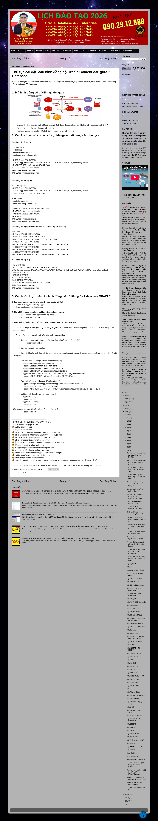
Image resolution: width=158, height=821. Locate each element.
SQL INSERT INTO (133, 734)
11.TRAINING (127, 50)
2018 (127, 801)
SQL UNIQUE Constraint (135, 599)
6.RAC (76, 50)
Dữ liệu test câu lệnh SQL (136, 759)
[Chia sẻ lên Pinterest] (58, 469)
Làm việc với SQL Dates (135, 570)
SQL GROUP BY (133, 666)
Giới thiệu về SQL (133, 756)
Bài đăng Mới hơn (21, 58)
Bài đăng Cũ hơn (108, 58)
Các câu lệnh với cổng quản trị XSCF (135, 490)
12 (128, 414)
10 (128, 421)
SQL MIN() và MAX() (134, 715)
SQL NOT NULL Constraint (136, 602)
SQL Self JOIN (132, 673)
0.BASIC (21, 50)
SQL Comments (132, 633)
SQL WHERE (131, 743)
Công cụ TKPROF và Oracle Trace (134, 502)
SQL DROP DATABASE (135, 623)
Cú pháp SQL (131, 753)
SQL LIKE (130, 707)
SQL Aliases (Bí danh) (135, 692)
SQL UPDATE (131, 727)
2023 (127, 405)
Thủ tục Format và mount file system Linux (136, 533)
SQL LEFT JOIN (132, 682)
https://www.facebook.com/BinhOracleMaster (42, 432)
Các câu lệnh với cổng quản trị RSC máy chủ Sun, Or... (135, 484)
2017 (127, 804)
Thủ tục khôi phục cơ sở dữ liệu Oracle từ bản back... (135, 544)
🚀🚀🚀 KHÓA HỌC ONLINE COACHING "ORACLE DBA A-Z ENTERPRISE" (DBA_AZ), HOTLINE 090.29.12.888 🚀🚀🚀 (66, 491)
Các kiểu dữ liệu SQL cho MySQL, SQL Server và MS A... (136, 558)
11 (128, 418)
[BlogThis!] (51, 469)
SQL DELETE (131, 724)
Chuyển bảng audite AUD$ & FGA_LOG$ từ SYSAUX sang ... (136, 772)
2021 (127, 412)
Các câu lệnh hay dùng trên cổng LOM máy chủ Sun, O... (136, 477)
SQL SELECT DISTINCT (135, 746)
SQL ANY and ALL (133, 656)
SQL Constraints (132, 605)
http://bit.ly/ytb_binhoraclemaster (36, 450)
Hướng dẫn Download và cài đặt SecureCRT (38, 515)
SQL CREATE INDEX (134, 579)
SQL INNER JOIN (133, 686)
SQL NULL (130, 730)
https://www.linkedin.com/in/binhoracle (36, 455)
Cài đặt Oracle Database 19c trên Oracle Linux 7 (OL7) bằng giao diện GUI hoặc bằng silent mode (58, 538)
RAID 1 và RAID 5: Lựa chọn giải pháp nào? (135, 513)
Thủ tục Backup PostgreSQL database (135, 508)
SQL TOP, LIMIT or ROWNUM (133, 720)
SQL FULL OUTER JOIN (135, 676)
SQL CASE (130, 645)
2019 (127, 798)
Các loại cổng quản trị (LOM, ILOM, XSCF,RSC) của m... (135, 496)
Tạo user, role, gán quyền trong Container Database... (136, 765)
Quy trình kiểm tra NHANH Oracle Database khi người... (136, 462)
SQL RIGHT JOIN (133, 679)
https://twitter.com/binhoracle (32, 458)
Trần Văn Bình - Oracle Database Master (21, 818)
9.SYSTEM (102, 50)
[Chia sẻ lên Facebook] (55, 469)
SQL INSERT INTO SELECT (133, 649)
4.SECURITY (56, 50)
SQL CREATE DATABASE (136, 627)
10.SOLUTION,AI (114, 50)
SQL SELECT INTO (134, 653)
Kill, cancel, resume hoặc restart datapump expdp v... (136, 519)
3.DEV (47, 50)
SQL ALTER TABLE (134, 608)
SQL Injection (131, 564)
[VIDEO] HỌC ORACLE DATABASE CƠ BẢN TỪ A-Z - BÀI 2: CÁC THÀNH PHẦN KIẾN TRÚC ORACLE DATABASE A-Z (65, 526)
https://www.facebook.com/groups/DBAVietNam (45, 442)
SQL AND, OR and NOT (135, 740)
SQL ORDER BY (132, 737)
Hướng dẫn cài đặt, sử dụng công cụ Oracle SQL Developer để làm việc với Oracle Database (56, 503)
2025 (127, 399)
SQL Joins (130, 689)
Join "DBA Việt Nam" (129, 198)
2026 (127, 395)
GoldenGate (22, 473)
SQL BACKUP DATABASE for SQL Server (136, 619)
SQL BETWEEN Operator (136, 695)
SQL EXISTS (131, 660)
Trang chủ (65, 58)
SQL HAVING (131, 663)
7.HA (83, 50)
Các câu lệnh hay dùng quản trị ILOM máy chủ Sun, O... (136, 469)
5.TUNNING (67, 50)
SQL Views (130, 567)
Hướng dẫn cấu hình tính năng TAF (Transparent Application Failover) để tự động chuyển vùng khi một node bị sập (134, 138)
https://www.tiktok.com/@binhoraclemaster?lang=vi (41, 453)
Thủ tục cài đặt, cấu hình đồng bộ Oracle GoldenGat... (136, 551)
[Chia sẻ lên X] (53, 469)
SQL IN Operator (133, 698)
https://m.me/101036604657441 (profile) (46, 435)
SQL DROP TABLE (133, 612)
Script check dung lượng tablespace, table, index (136, 778)
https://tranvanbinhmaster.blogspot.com (38, 448)
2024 (127, 402)
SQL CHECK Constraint (135, 585)
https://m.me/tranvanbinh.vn (39, 440)
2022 (127, 408)
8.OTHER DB (92, 50)
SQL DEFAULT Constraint (136, 582)
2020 (127, 794)
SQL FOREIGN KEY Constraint (134, 589)
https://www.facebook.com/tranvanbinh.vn (40, 437)
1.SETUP (30, 50)
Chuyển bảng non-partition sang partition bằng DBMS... (136, 455)
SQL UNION (131, 669)
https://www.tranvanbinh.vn (33, 445)
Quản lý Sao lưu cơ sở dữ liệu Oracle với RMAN (136, 538)
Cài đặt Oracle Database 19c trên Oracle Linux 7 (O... (136, 526)
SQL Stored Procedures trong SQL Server (135, 637)
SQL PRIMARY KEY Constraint (134, 594)
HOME (13, 50)
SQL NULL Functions (134, 641)
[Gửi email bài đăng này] (49, 469)
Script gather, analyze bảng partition (134, 783)
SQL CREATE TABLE (134, 615)
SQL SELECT (131, 750)
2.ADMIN (39, 50)
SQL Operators (132, 630)
